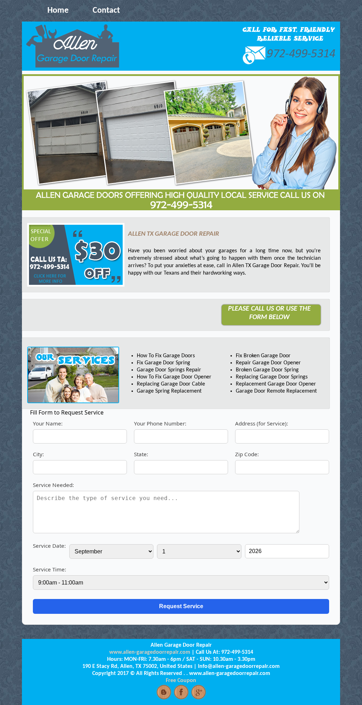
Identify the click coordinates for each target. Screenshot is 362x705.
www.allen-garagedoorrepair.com (149, 652)
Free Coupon (181, 680)
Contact (106, 10)
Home (58, 10)
